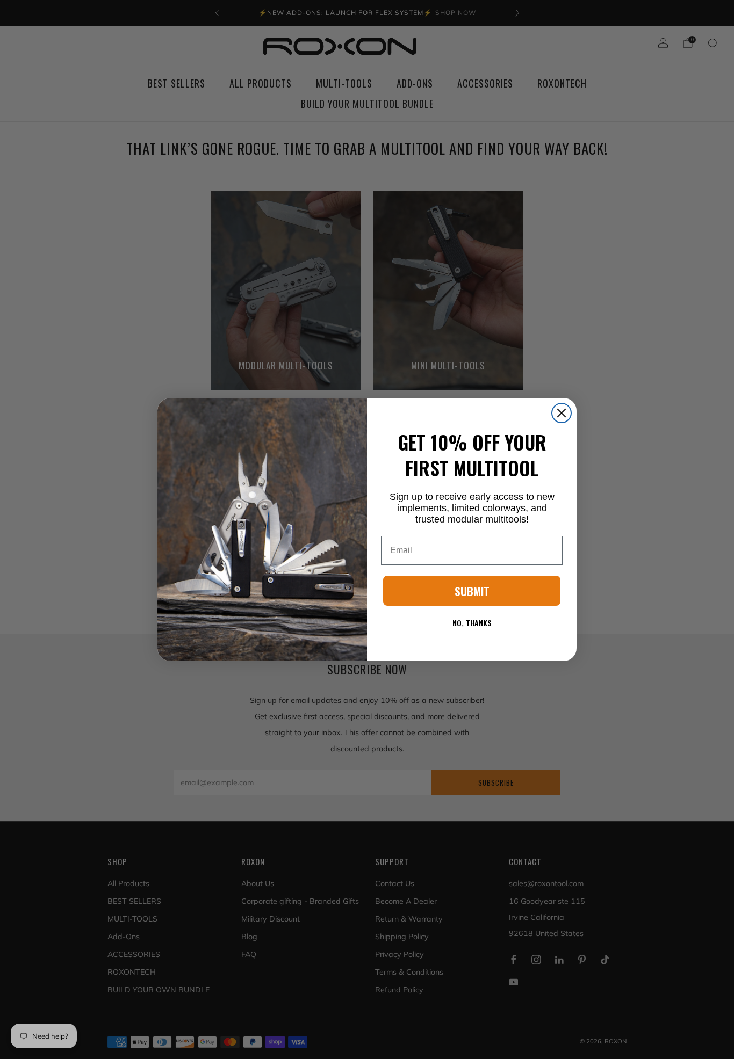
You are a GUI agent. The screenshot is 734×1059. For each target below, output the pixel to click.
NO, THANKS (472, 622)
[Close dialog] (561, 413)
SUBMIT (472, 591)
